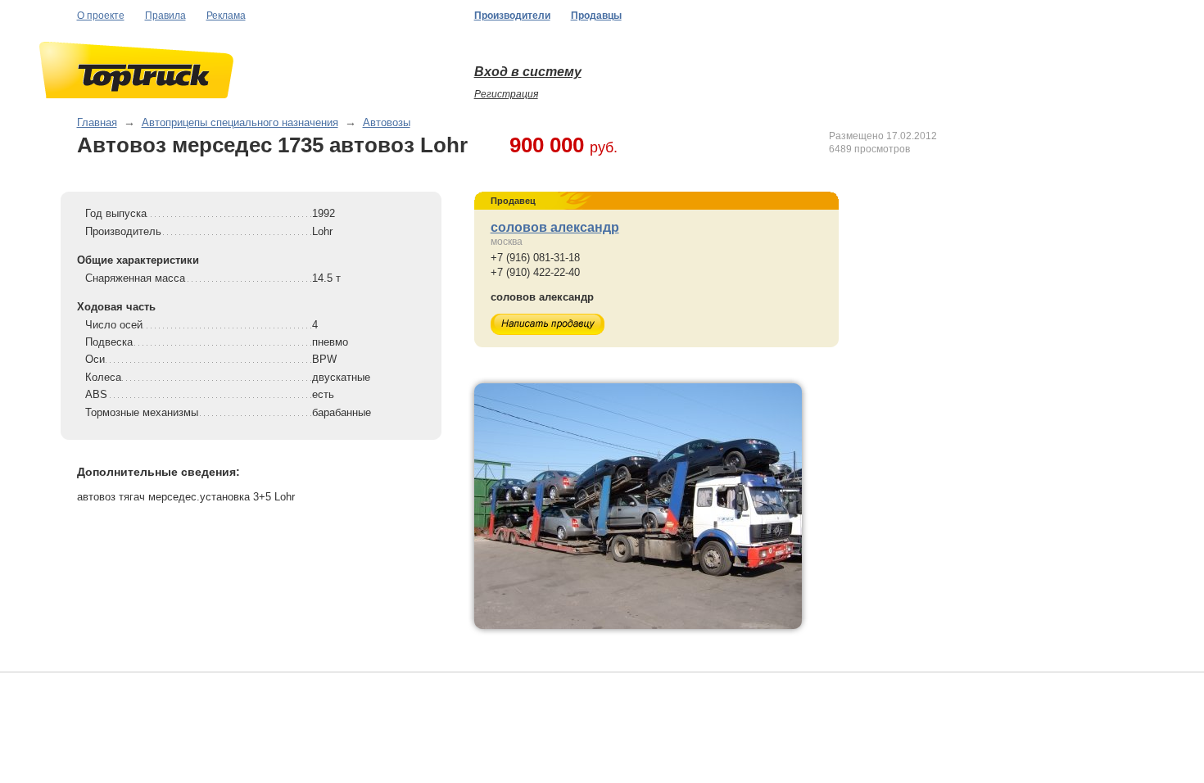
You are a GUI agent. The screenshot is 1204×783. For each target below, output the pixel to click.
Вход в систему (528, 72)
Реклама (226, 15)
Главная (97, 122)
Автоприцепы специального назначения (240, 122)
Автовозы (386, 122)
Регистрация (506, 94)
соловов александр (555, 227)
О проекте (100, 15)
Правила (165, 15)
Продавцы (596, 15)
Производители (512, 15)
